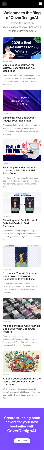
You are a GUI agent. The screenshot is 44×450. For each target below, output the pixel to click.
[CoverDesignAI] (4, 3)
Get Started (22, 440)
